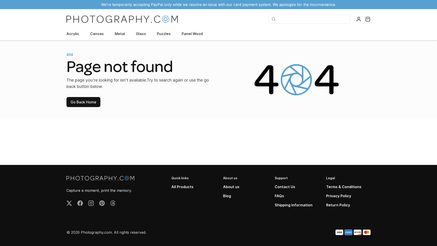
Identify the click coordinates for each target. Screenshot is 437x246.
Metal (120, 33)
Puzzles (164, 33)
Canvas (97, 33)
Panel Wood (192, 33)
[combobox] (312, 19)
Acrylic (72, 33)
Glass (141, 33)
